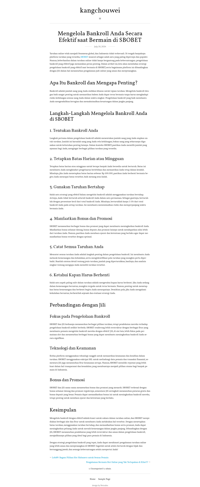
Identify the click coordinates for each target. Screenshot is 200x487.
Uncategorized (97, 468)
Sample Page (104, 479)
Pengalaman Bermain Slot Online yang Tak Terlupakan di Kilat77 (117, 462)
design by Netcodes (100, 485)
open (100, 18)
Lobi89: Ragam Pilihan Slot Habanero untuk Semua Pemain (80, 457)
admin (108, 468)
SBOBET (84, 57)
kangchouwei (100, 11)
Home (93, 479)
